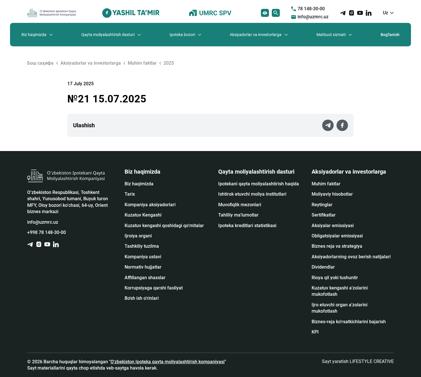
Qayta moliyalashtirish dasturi (108, 34)
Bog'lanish (390, 34)
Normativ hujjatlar (143, 267)
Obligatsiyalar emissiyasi (337, 236)
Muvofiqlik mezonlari (239, 204)
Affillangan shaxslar (145, 277)
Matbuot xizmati (331, 34)
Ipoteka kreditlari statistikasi (247, 225)
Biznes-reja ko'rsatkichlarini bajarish (349, 321)
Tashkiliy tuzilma (142, 246)
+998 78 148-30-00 (46, 232)
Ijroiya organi (138, 236)
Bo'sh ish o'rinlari (142, 298)
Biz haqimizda (33, 34)
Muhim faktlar (326, 183)
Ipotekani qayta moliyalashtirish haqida (258, 183)
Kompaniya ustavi (143, 256)
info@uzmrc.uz (313, 16)
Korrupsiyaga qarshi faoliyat (154, 288)
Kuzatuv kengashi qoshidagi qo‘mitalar (164, 225)
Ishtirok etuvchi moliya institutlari (252, 194)
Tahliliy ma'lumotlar (238, 215)
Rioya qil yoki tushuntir (335, 277)
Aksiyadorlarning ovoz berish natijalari (351, 256)
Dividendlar (323, 267)
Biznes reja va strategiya (337, 246)
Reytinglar (322, 204)
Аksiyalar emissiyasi (333, 225)
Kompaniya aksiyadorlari (150, 204)
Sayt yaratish (358, 361)
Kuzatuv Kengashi (143, 215)
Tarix (130, 194)
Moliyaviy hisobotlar (332, 194)
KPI (315, 332)
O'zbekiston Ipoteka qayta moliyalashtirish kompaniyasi (168, 361)
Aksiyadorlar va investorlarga (256, 34)
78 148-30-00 (311, 8)
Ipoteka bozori (182, 34)
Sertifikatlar (324, 215)
